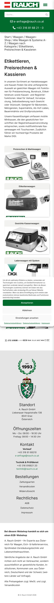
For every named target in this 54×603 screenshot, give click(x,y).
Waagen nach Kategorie (14, 45)
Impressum (46, 323)
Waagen (18, 37)
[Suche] (46, 14)
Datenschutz (27, 507)
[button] (45, 5)
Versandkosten (27, 486)
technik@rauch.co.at (27, 468)
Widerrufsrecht (27, 491)
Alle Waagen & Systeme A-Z (25, 41)
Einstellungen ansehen (27, 318)
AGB (27, 503)
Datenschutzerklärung (12, 323)
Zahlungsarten (27, 482)
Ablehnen (27, 310)
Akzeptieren (27, 302)
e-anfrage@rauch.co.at (28, 21)
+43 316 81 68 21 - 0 (30, 27)
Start (7, 37)
